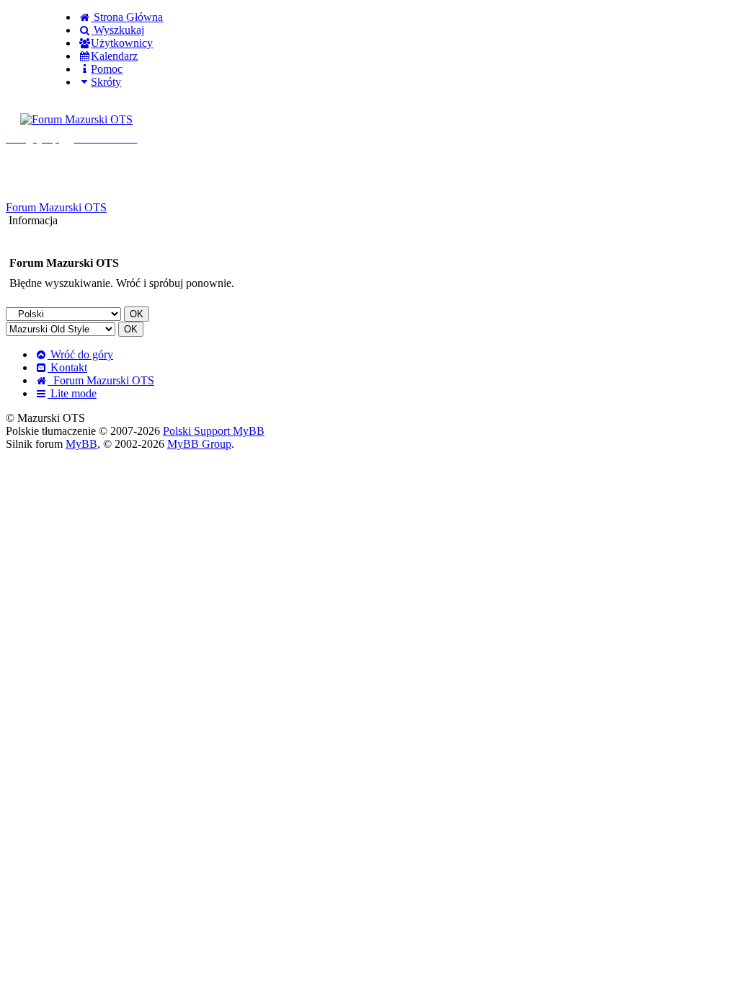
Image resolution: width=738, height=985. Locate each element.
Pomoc (107, 69)
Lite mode (72, 393)
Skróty (106, 82)
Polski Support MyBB (213, 431)
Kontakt (67, 367)
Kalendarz (114, 56)
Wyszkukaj (117, 30)
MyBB (81, 444)
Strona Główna (127, 17)
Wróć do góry (80, 354)
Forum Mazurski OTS (56, 207)
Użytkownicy (122, 43)
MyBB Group (199, 444)
